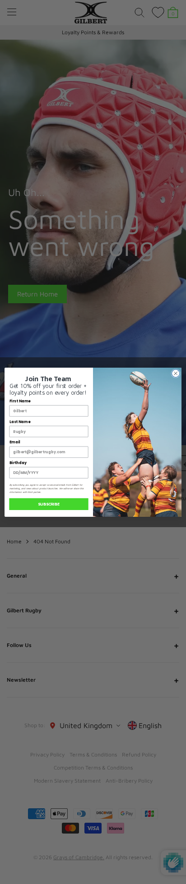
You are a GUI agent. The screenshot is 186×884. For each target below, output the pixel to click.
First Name (20, 401)
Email (14, 442)
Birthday (18, 462)
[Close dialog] (176, 373)
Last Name (19, 421)
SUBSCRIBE (49, 503)
